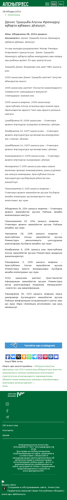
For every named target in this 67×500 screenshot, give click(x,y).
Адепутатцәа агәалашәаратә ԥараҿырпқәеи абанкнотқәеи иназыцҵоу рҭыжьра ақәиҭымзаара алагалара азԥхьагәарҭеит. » (30, 379)
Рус (61, 4)
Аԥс (54, 4)
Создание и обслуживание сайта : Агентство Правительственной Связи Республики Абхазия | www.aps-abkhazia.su (33, 490)
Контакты (7, 430)
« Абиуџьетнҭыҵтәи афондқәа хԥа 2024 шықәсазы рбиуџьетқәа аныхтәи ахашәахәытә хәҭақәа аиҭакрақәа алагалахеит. (32, 369)
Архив (5, 435)
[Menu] (47, 4)
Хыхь (5, 386)
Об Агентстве (10, 425)
